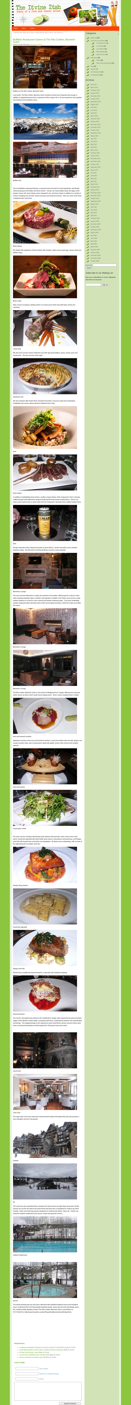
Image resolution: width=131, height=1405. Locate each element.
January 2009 (95, 252)
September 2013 (96, 101)
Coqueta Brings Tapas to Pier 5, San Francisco (48, 32)
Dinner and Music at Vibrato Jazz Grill (32, 1357)
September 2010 (96, 201)
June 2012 (94, 141)
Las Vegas (99, 46)
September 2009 (96, 229)
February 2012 (95, 153)
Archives (31, 44)
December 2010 (96, 193)
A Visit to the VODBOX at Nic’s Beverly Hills (34, 1355)
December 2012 (96, 124)
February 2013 (95, 118)
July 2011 (93, 173)
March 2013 (94, 116)
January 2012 (95, 155)
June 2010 (94, 210)
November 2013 (96, 96)
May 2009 (94, 241)
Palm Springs (100, 51)
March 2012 (94, 150)
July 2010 (94, 207)
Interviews (94, 57)
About (23, 28)
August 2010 (94, 204)
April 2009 (94, 244)
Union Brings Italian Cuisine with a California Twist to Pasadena (41, 1350)
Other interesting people (103, 63)
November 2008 (96, 258)
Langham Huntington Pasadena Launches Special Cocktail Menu (42, 1347)
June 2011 (94, 175)
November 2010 (96, 195)
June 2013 (94, 110)
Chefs (98, 60)
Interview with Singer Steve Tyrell (24, 32)
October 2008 (95, 261)
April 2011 (94, 181)
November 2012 (96, 127)
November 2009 (96, 224)
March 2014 (94, 87)
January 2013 (95, 121)
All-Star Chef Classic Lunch (29, 1352)
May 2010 (94, 212)
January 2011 (95, 190)
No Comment (38, 44)
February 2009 (95, 249)
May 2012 (94, 144)
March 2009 (94, 246)
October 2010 (95, 198)
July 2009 (94, 235)
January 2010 (95, 221)
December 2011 (95, 158)
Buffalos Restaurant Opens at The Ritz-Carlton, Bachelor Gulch (44, 40)
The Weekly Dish (96, 72)
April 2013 (94, 113)
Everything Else (101, 43)
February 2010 (95, 218)
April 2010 (94, 215)
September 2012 (96, 133)
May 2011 (94, 178)
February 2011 (95, 187)
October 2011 (95, 164)
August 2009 (94, 232)
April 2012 (94, 147)
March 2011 (94, 184)
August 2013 (94, 104)
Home (15, 28)
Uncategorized (95, 75)
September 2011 (96, 167)
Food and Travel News (98, 40)
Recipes (93, 69)
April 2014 (94, 84)
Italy (92, 66)
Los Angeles (100, 49)
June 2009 (94, 238)
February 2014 (95, 90)
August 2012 (94, 136)
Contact (32, 28)
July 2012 (94, 138)
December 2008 (96, 255)
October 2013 (95, 99)
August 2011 (94, 170)
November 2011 (95, 161)
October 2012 (95, 130)
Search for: (88, 265)
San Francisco (100, 54)
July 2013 (94, 107)
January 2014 (95, 93)
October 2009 (95, 227)
